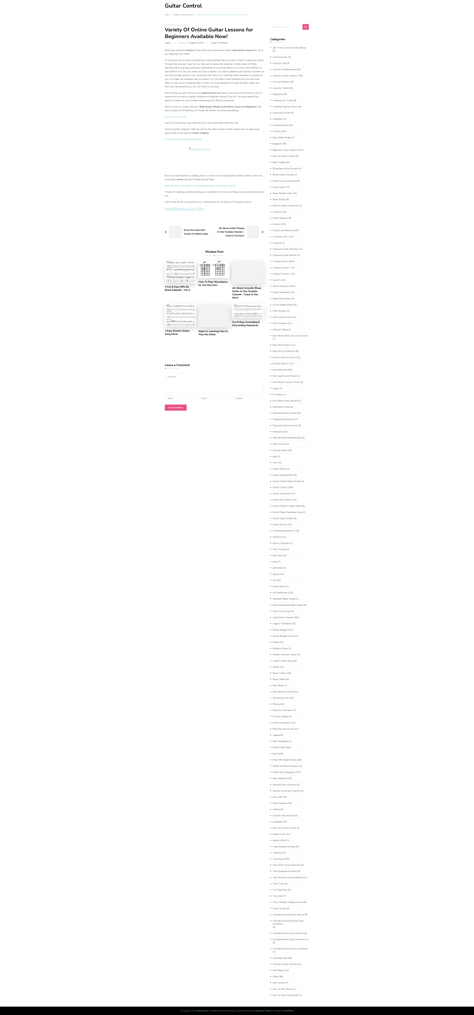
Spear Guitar (279, 834)
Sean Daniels (279, 778)
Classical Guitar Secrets (285, 255)
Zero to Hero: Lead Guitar (286, 995)
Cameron (277, 211)
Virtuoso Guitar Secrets (285, 964)
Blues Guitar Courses (283, 174)
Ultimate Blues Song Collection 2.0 (291, 939)
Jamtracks (278, 567)
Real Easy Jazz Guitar (283, 728)
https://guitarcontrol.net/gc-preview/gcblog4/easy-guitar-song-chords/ (200, 185)
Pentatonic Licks (281, 697)
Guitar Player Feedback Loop (287, 512)
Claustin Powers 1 (282, 267)
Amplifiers (278, 119)
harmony (277, 536)
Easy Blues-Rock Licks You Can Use (290, 335)
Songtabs (277, 821)
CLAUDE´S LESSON (175, 116)
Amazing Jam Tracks (283, 100)
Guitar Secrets (280, 524)
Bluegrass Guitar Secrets (285, 168)
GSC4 (275, 462)
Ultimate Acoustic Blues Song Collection (288, 922)
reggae (276, 735)
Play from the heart (283, 710)
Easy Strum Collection (284, 351)
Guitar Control (183, 6)
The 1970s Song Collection (286, 865)
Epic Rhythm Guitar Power (286, 382)
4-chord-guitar (280, 57)
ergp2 (276, 388)
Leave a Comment (219, 42)
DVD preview (279, 310)
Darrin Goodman (281, 286)
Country (277, 279)
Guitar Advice (279, 468)
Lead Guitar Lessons (283, 617)
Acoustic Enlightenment (285, 69)
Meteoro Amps (280, 648)
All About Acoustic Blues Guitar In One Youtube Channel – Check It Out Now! (246, 292)
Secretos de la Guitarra (284, 784)
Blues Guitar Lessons (283, 180)
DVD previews (280, 323)
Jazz (274, 580)
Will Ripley (278, 970)
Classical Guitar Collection (286, 249)
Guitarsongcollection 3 (284, 530)
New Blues (278, 685)
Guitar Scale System (283, 518)
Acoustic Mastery (281, 81)
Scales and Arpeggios (284, 772)
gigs (275, 456)
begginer (277, 143)
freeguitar (278, 431)
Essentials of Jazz (281, 406)
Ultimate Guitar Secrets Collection (290, 948)
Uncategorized (280, 958)
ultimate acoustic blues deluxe (288, 914)
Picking (276, 704)
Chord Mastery (280, 218)
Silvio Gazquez (280, 803)
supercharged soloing (284, 846)
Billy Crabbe (279, 162)
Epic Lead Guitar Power (285, 375)
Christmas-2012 (281, 236)
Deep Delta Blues (282, 298)
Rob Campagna (280, 741)
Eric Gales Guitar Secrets (285, 400)
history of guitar (281, 543)
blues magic (279, 187)
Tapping (277, 852)
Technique (278, 858)
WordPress (289, 1010)
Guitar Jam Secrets (282, 499)
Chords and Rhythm (283, 230)
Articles (277, 131)
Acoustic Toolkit (281, 88)
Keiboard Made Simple (284, 598)
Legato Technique (282, 623)
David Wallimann (281, 292)
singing (276, 809)
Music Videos (279, 679)
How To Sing (279, 549)
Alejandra (277, 94)
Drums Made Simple (283, 304)
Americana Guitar (281, 112)
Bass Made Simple (282, 137)
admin (167, 43)
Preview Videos (280, 716)
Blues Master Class (282, 193)
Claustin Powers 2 (282, 273)
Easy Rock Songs (281, 344)
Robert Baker (279, 747)
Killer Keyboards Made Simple (288, 605)
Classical (277, 242)
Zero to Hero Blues (282, 988)
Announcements (281, 125)
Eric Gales (278, 394)
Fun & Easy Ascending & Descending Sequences (246, 324)
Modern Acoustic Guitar (285, 654)
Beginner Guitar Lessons (176, 25)
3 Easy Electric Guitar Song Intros (177, 332)
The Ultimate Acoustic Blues (287, 877)
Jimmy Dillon (279, 586)
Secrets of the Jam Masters (286, 790)
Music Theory (279, 673)
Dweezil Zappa (280, 329)
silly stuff (277, 796)
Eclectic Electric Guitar (284, 357)
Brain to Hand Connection (286, 205)
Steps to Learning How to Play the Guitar (213, 333)
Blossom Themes (264, 1010)
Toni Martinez (280, 889)
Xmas (275, 976)
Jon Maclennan (280, 592)
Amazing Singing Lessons (285, 106)
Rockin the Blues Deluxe (285, 766)
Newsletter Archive (283, 691)
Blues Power (279, 199)
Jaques (276, 574)
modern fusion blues (283, 660)
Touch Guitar (279, 908)
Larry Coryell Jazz (281, 611)
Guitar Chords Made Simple (287, 481)
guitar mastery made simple (287, 505)
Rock (275, 753)
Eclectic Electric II (282, 363)
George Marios (280, 450)
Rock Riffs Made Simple (285, 759)
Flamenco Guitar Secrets (285, 425)
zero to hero (279, 982)
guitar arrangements (283, 474)
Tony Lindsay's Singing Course (288, 902)
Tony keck (278, 896)
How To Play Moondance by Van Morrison (212, 283)
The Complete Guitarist (285, 871)
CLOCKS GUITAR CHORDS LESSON (183, 139)
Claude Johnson (280, 261)
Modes (276, 666)
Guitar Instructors (282, 493)
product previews (282, 722)
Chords (276, 224)
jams (275, 561)
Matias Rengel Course (284, 636)
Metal (276, 642)
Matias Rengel (280, 629)
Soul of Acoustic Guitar (284, 827)
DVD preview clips (282, 317)
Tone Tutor (278, 883)
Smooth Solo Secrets (283, 815)
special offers (279, 840)
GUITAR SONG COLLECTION (184, 209)
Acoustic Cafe (279, 63)
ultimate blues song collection (288, 933)
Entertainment (280, 369)
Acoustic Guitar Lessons (285, 75)
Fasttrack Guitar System (285, 413)
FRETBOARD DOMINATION (287, 437)
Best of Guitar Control (284, 156)
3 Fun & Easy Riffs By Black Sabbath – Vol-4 (177, 288)
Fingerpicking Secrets (283, 419)
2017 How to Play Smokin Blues (289, 47)
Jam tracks (278, 555)
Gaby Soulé (278, 444)
